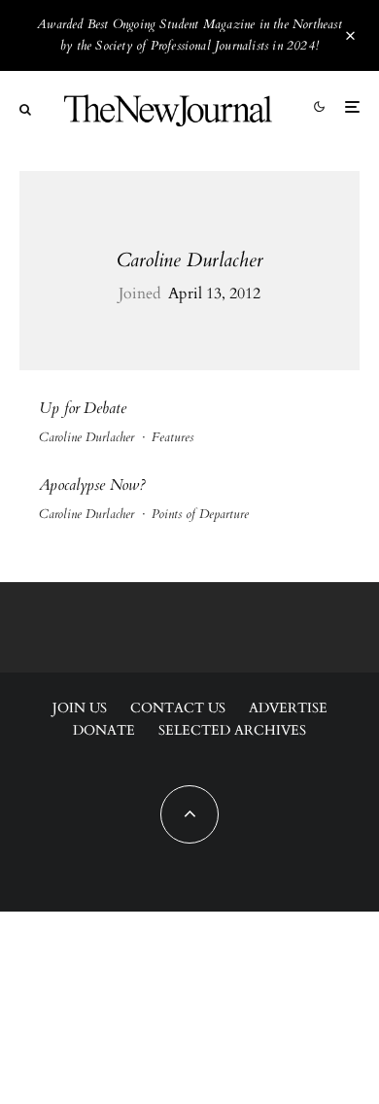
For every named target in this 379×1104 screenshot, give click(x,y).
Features (172, 437)
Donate (104, 730)
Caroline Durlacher (190, 260)
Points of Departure (200, 514)
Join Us (79, 708)
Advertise (288, 708)
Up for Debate (82, 408)
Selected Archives (232, 730)
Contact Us (177, 708)
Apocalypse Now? (92, 485)
